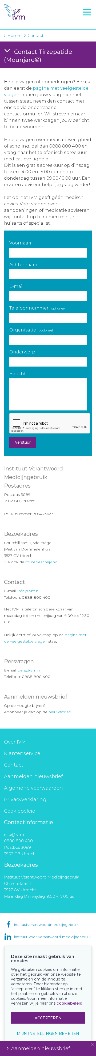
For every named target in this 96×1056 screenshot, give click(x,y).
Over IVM (15, 742)
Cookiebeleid (19, 811)
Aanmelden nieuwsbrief (33, 776)
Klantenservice (22, 753)
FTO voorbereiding (28, 22)
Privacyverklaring (25, 799)
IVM (33, 12)
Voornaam (21, 243)
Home (13, 35)
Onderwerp (22, 351)
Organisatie (31, 330)
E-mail (16, 286)
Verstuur (23, 442)
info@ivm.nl (28, 591)
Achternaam (23, 264)
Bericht (17, 373)
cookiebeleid (69, 1003)
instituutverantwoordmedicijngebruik (46, 924)
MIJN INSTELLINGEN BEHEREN (48, 1033)
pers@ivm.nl (29, 670)
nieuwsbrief (59, 712)
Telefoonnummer (37, 308)
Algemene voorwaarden (33, 788)
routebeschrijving (41, 562)
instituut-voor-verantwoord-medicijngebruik (52, 937)
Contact (13, 765)
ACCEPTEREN (48, 1018)
